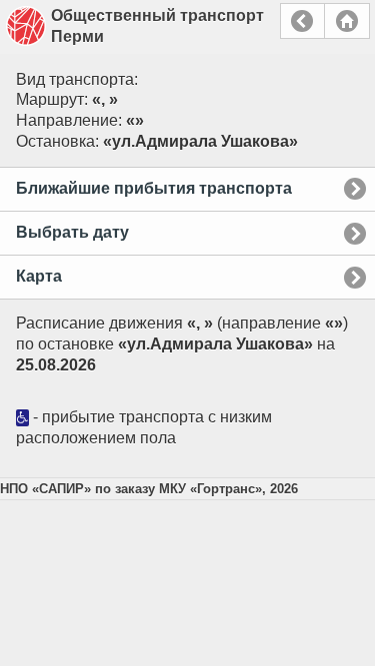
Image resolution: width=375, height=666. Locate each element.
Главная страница (347, 21)
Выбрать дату (72, 232)
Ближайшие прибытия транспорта (154, 188)
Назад (302, 21)
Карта (39, 276)
